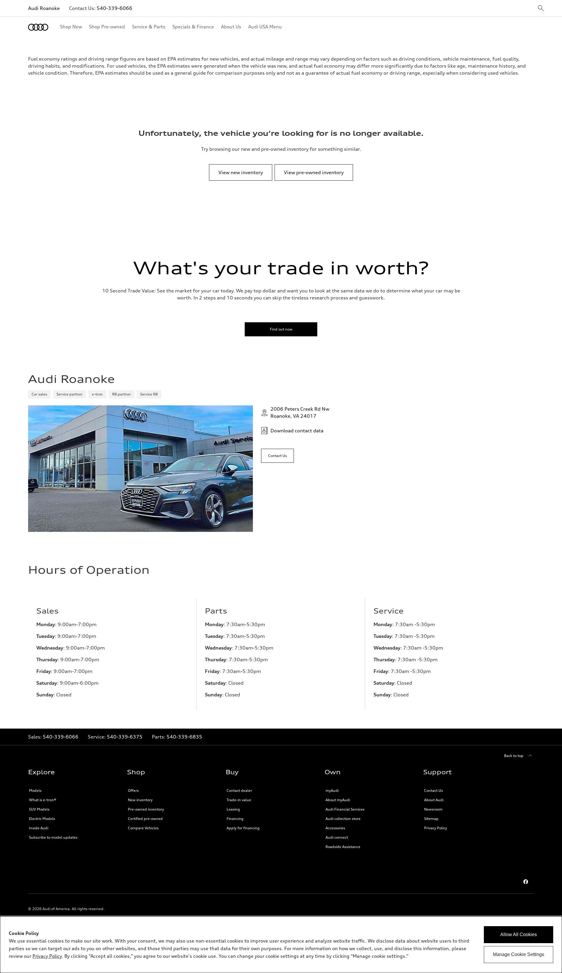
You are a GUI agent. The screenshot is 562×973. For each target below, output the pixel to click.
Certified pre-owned (145, 818)
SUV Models (39, 809)
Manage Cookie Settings (518, 954)
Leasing (233, 809)
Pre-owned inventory (146, 809)
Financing (235, 818)
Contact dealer (239, 790)
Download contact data (296, 431)
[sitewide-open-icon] (540, 9)
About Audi (433, 800)
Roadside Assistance (342, 846)
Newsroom (433, 809)
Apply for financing (243, 828)
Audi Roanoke (44, 8)
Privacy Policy (435, 828)
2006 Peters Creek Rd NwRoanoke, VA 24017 (299, 412)
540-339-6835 (184, 737)
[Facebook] (526, 881)
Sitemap (431, 818)
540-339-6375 (125, 737)
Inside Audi (38, 828)
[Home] (38, 27)
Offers (133, 790)
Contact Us (433, 790)
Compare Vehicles (143, 828)
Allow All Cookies (518, 934)
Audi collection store (343, 818)
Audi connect (336, 837)
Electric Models (42, 818)
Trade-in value (239, 800)
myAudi (332, 790)
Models (35, 790)
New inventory (140, 800)
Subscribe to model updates (53, 837)
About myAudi (337, 800)
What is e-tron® (42, 800)
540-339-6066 (114, 8)
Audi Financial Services (344, 809)
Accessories (335, 828)
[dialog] (281, 944)
